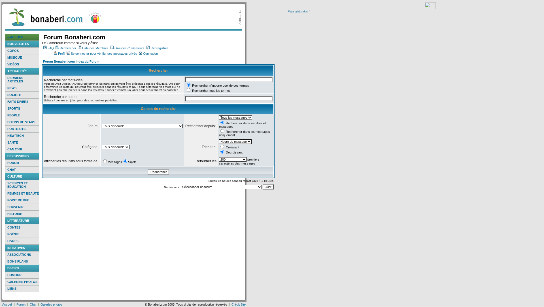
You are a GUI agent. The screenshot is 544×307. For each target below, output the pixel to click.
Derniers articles (15, 79)
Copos (13, 50)
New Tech (15, 135)
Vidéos (13, 64)
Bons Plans (17, 261)
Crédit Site (238, 304)
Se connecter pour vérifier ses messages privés (104, 53)
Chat (11, 169)
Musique (14, 57)
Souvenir (15, 207)
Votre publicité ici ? (299, 11)
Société (14, 95)
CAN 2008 (14, 149)
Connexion (150, 53)
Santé (12, 142)
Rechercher (68, 48)
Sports (13, 108)
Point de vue (18, 200)
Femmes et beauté (23, 193)
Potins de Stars (21, 122)
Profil (61, 53)
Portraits (16, 129)
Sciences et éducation (17, 185)
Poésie (13, 234)
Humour (14, 275)
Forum (13, 163)
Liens (11, 288)
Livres (12, 241)
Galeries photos (22, 281)
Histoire (14, 214)
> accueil (15, 37)
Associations (19, 254)
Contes (13, 227)
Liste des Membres (95, 48)
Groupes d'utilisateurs (129, 48)
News (11, 88)
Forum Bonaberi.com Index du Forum (71, 61)
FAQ (51, 48)
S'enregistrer (159, 48)
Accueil (7, 304)
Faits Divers (17, 101)
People (13, 115)
